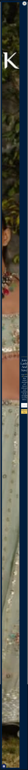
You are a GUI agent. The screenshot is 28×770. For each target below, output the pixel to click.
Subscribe (24, 411)
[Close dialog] (24, 3)
